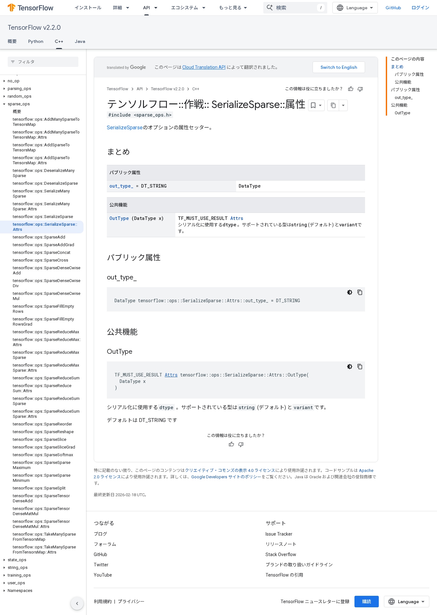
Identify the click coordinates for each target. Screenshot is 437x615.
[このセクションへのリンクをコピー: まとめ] (136, 153)
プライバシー (131, 601)
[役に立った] (350, 89)
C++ (59, 41)
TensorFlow (117, 88)
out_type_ (121, 186)
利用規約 (103, 601)
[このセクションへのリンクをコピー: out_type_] (144, 278)
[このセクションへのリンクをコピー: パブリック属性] (167, 258)
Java (80, 41)
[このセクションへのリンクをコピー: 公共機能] (144, 332)
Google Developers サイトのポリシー (226, 476)
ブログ (100, 534)
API (146, 8)
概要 (12, 41)
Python (35, 41)
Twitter (101, 564)
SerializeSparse (125, 128)
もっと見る (230, 8)
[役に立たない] (360, 89)
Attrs (236, 218)
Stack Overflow (281, 554)
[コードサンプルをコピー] (360, 292)
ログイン (420, 7)
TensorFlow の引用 (284, 575)
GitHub (393, 8)
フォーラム (105, 544)
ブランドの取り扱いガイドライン (299, 564)
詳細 (117, 8)
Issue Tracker (279, 534)
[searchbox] (43, 62)
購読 (366, 601)
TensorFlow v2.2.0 (34, 28)
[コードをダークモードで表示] (350, 292)
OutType (119, 218)
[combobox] (295, 7)
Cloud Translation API (204, 67)
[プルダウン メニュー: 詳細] (129, 7)
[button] (41, 81)
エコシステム (184, 8)
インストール (88, 8)
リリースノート (281, 544)
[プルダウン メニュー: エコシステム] (205, 7)
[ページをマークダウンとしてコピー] (333, 105)
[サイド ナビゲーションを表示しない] (77, 603)
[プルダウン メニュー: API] (157, 7)
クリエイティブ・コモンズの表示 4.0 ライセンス (230, 470)
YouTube (103, 575)
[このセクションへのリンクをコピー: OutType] (140, 352)
